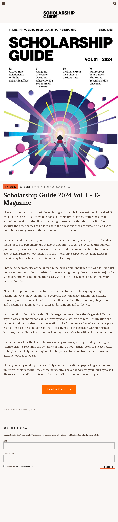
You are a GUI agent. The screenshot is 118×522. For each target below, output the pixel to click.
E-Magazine (10, 186)
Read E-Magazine (59, 389)
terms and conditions (24, 466)
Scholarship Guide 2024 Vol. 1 (19, 410)
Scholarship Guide (31, 186)
